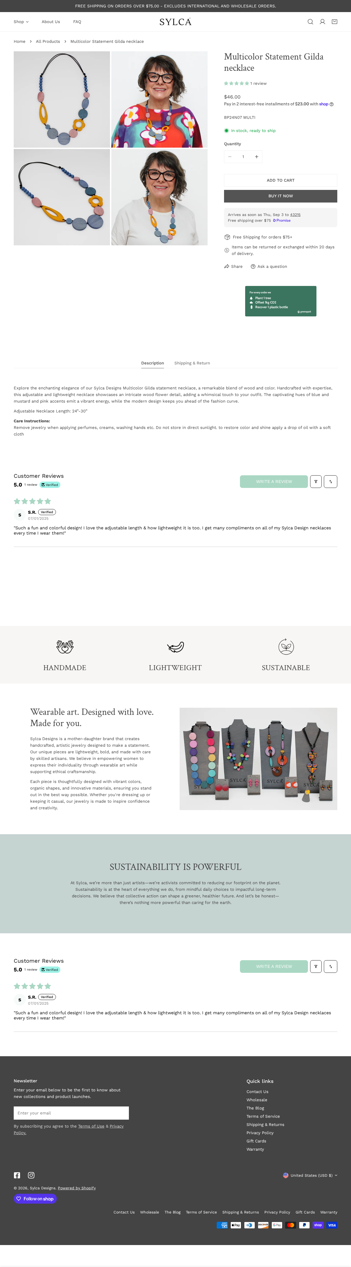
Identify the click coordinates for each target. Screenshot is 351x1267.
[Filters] (316, 481)
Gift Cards (256, 1141)
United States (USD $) (312, 1175)
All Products (48, 41)
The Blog (255, 1108)
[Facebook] (17, 1175)
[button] (335, 22)
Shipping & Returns (265, 1124)
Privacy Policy (260, 1132)
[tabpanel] (175, 411)
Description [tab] (152, 363)
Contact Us (257, 1091)
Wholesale (257, 1099)
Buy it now (280, 195)
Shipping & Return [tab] (192, 363)
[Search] (310, 22)
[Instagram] (31, 1175)
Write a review (274, 481)
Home (20, 41)
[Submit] (121, 1112)
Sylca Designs (42, 1188)
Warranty (255, 1149)
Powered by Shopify (77, 1188)
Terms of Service (263, 1116)
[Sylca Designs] (175, 21)
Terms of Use (91, 1126)
